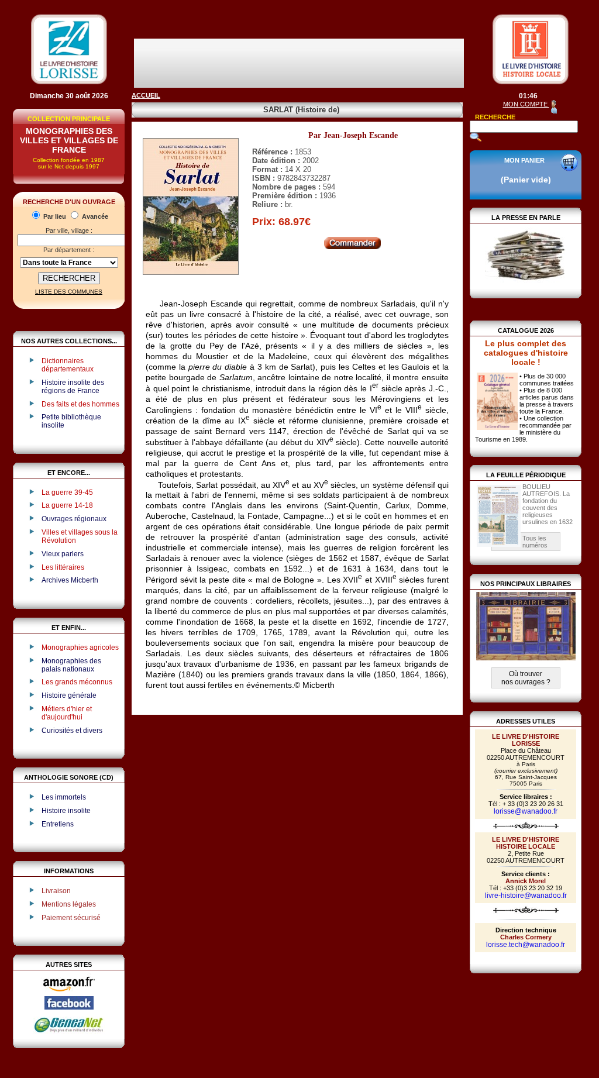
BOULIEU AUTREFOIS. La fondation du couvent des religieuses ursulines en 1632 (547, 504)
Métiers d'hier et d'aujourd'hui (67, 713)
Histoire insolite (66, 811)
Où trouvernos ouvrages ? (525, 678)
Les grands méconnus (77, 682)
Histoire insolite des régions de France (73, 386)
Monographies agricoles (80, 647)
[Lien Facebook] (69, 1007)
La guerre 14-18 (67, 505)
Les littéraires (63, 567)
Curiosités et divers (72, 730)
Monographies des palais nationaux (71, 665)
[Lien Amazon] (69, 994)
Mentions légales (69, 904)
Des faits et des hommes (80, 404)
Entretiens (58, 824)
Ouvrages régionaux (74, 519)
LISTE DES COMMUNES (68, 291)
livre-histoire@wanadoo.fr (526, 895)
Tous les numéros (535, 542)
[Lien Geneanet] (69, 1032)
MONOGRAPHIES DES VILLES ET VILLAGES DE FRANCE (69, 140)
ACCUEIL (146, 95)
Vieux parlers (63, 554)
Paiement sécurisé (71, 918)
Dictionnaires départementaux (68, 365)
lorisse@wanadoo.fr (525, 811)
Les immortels (64, 797)
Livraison (56, 891)
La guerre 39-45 (67, 492)
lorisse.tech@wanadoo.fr (525, 945)
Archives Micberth (70, 580)
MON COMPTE (526, 104)
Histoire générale (69, 695)
